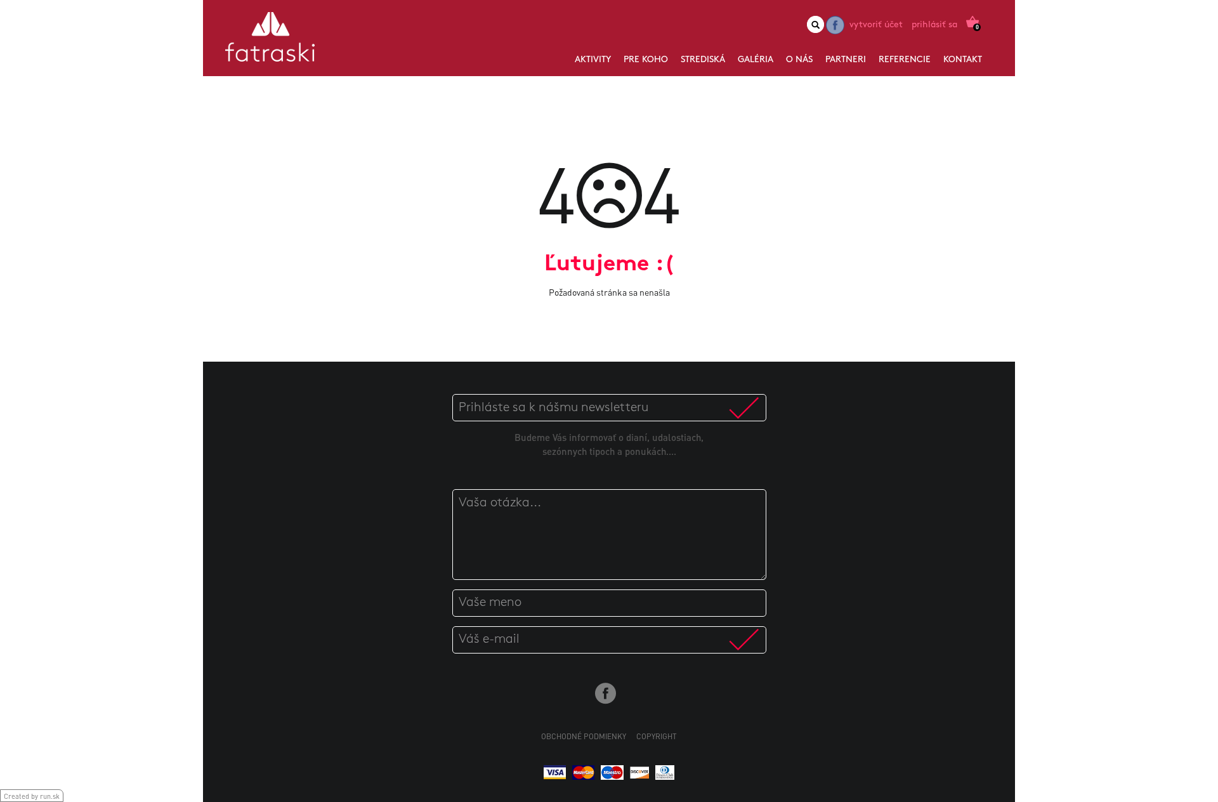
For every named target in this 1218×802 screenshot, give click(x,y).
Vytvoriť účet (876, 25)
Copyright (656, 736)
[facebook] (835, 25)
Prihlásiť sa (934, 25)
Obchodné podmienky (583, 736)
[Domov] (270, 41)
